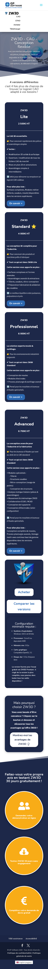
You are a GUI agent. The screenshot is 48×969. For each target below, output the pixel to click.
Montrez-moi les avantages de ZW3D (22, 740)
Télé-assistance (15, 938)
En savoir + (15, 203)
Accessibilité (31, 938)
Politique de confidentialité (19, 953)
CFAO (17, 20)
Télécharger (15, 29)
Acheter (17, 25)
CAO (18, 16)
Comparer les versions (24, 606)
